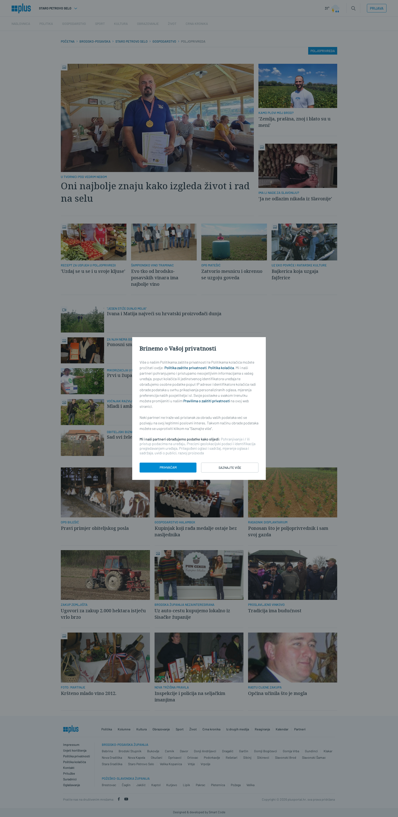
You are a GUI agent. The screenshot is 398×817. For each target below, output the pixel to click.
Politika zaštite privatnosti (185, 367)
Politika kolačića (221, 367)
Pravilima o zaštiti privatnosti (206, 401)
